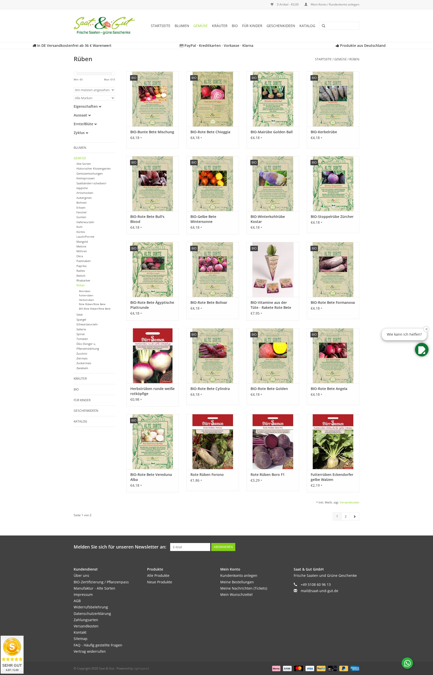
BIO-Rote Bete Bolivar (208, 302)
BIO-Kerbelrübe (324, 131)
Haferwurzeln (85, 222)
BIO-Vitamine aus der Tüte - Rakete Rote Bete (271, 305)
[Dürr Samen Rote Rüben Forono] (212, 441)
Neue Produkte (159, 582)
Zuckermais (83, 363)
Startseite (160, 25)
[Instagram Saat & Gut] (355, 547)
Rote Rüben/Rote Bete (92, 304)
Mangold (82, 241)
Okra (79, 256)
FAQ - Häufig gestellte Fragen (98, 645)
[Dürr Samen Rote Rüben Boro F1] (273, 441)
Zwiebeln (82, 368)
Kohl (79, 227)
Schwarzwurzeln (87, 324)
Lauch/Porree (85, 236)
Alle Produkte (158, 575)
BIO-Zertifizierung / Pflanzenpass (101, 582)
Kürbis (80, 232)
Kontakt (80, 632)
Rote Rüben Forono (207, 474)
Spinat (80, 334)
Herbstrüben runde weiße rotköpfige (152, 391)
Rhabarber (83, 280)
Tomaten (82, 339)
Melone (81, 246)
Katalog (307, 25)
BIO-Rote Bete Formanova (333, 302)
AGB (77, 600)
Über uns (81, 575)
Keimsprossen (85, 178)
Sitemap (80, 638)
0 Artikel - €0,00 (287, 4)
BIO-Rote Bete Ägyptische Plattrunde (152, 305)
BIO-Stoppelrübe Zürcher (332, 216)
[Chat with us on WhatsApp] (407, 663)
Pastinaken (83, 261)
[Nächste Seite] (354, 516)
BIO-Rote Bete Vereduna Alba (151, 477)
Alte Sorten (83, 164)
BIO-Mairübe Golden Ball (272, 131)
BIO (235, 25)
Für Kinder (252, 25)
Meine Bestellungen (237, 582)
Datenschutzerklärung (92, 613)
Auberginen (84, 198)
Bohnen (81, 202)
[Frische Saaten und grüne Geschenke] (106, 26)
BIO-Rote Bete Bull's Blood (147, 219)
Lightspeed (141, 668)
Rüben (354, 59)
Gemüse (200, 25)
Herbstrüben (86, 300)
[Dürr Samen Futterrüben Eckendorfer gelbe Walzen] (333, 441)
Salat (79, 314)
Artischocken (84, 193)
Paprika (81, 266)
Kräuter (220, 25)
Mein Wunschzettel (236, 594)
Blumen (182, 25)
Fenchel (81, 212)
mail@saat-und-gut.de (319, 590)
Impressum (83, 594)
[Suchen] (321, 26)
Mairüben (84, 291)
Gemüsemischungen (89, 173)
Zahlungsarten (86, 619)
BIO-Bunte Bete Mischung (152, 131)
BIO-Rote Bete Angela (329, 388)
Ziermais (81, 358)
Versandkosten (349, 502)
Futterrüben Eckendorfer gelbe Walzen (332, 477)
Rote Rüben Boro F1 (268, 474)
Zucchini (81, 353)
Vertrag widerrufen (90, 651)
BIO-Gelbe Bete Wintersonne (203, 219)
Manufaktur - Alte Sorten (94, 588)
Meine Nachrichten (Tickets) (243, 588)
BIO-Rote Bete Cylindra (210, 388)
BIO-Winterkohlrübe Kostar (268, 219)
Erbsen (80, 207)
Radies (80, 271)
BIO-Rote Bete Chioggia (210, 131)
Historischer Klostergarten (93, 168)
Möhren (81, 251)
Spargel (81, 319)
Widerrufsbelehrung (91, 607)
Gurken (81, 217)
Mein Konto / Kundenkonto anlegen (334, 4)
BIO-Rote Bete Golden (269, 388)
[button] (421, 349)
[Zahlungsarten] (275, 668)
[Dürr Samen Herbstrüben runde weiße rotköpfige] (152, 355)
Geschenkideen (281, 25)
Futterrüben (86, 295)
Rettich (80, 276)
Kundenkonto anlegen (238, 575)
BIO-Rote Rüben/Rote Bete (95, 308)
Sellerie (81, 329)
